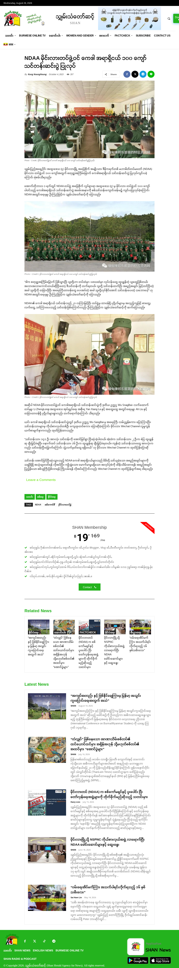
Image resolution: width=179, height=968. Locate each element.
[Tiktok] (44, 941)
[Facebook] (126, 74)
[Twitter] (34, 941)
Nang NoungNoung (37, 74)
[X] (134, 74)
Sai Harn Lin (76, 897)
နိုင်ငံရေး (52, 497)
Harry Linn (75, 802)
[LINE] (151, 74)
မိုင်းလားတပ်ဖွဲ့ (64, 504)
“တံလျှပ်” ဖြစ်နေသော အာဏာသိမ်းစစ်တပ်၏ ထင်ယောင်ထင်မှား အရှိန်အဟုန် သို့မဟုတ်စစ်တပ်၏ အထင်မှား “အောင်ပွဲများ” (105, 744)
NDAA (38, 504)
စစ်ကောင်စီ (50, 504)
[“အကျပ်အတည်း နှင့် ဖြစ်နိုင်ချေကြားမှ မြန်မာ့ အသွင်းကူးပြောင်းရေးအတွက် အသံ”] (38, 627)
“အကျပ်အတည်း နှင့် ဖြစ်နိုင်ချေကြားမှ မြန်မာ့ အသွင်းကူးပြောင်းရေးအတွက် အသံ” (38, 646)
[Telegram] (142, 74)
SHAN (73, 706)
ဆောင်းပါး (60, 632)
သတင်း (29, 497)
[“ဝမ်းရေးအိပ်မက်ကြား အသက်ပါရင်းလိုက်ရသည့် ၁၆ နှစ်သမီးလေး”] (140, 627)
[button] (168, 18)
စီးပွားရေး (136, 632)
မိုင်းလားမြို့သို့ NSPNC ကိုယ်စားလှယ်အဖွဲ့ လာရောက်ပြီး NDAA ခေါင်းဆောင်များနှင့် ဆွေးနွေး (114, 650)
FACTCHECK (88, 632)
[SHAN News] (27, 18)
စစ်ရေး (40, 497)
